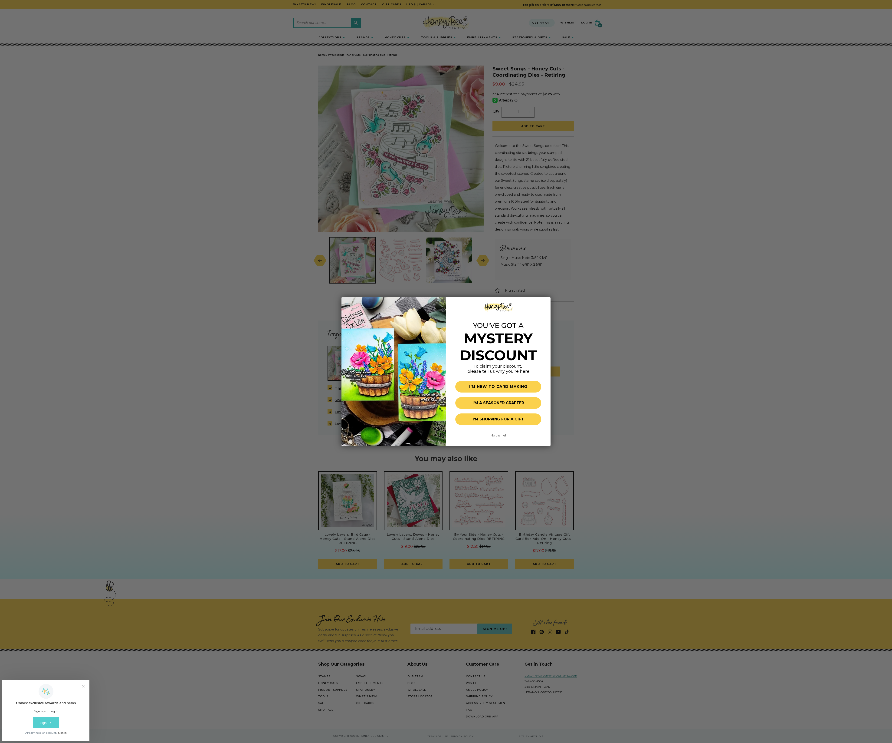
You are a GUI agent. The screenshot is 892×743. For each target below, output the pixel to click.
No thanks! (498, 435)
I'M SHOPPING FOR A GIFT (498, 419)
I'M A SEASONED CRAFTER (498, 403)
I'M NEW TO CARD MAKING (498, 386)
